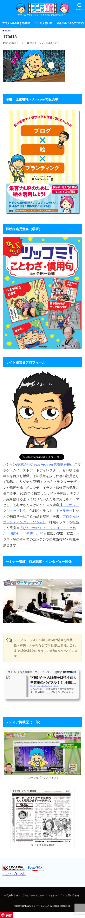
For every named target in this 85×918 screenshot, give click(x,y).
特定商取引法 (11, 895)
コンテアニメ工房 (40, 906)
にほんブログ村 (14, 874)
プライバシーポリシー (33, 895)
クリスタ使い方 (43, 23)
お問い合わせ (72, 895)
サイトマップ (55, 895)
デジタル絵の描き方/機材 (16, 23)
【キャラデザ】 (64, 510)
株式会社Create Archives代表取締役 (43, 464)
